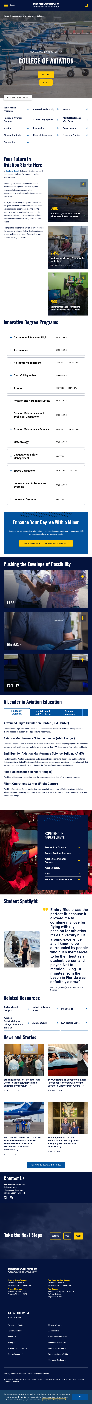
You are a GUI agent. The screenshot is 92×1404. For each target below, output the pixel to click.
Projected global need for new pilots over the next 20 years (65, 211)
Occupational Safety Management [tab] (39, 456)
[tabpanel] (46, 762)
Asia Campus (53, 1289)
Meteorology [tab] (40, 441)
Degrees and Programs (10, 109)
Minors (66, 109)
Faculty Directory (14, 1331)
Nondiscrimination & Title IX (25, 1379)
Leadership (38, 128)
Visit (67, 1236)
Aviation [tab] (45, 388)
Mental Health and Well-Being (72, 119)
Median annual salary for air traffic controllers (67, 256)
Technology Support (11, 1381)
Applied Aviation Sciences (58, 853)
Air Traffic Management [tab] (47, 362)
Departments (69, 128)
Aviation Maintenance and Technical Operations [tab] (40, 415)
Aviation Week (39, 1023)
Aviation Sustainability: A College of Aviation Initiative (13, 1023)
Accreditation (53, 1331)
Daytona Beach (12, 171)
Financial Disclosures (57, 1343)
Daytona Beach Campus (11, 1009)
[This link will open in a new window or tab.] (9, 1313)
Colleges (40, 16)
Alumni (10, 1337)
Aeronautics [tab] (40, 350)
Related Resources (42, 135)
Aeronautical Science (55, 847)
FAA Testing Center (70, 1023)
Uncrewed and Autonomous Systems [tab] (40, 485)
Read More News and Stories (46, 1165)
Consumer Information (57, 1337)
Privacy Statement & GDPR (48, 1379)
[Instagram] (11, 1197)
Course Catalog (14, 1354)
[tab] (17, 712)
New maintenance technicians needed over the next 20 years (65, 305)
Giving (10, 1343)
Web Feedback (78, 1379)
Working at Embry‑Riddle (58, 1354)
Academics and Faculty (22, 16)
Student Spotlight (12, 135)
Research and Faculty (44, 109)
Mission (7, 128)
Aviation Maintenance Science (55, 860)
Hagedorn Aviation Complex (13, 119)
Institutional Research (57, 1348)
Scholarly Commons (16, 1348)
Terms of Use (66, 1379)
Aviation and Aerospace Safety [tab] (40, 400)
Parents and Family (15, 1325)
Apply (46, 82)
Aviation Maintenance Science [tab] (47, 429)
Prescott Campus (15, 1289)
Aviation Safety (52, 868)
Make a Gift (67, 1009)
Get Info (46, 74)
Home (6, 16)
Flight (47, 873)
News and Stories (71, 135)
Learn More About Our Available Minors (44, 543)
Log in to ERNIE (16, 1317)
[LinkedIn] (5, 1197)
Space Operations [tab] (46, 470)
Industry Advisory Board (41, 1009)
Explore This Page (16, 97)
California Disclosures (57, 1360)
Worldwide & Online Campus (59, 1280)
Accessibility (8, 1379)
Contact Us (9, 142)
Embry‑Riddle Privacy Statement (54, 1400)
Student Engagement (43, 119)
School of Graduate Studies (58, 879)
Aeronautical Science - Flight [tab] (40, 337)
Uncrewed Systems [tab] (39, 499)
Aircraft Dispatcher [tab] (40, 375)
